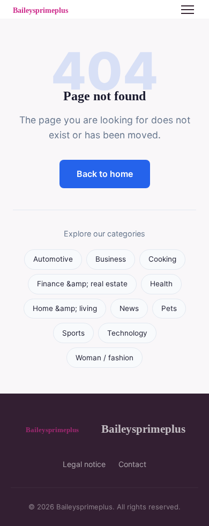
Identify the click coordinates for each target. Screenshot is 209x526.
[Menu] (187, 9)
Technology (127, 333)
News (129, 308)
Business (110, 259)
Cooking (162, 259)
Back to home (105, 173)
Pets (169, 308)
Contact (132, 464)
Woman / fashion (104, 357)
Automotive (53, 259)
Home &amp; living (65, 308)
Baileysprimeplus (143, 429)
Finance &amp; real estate (82, 283)
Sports (73, 333)
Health (161, 283)
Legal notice (84, 464)
